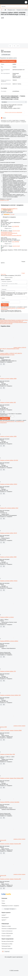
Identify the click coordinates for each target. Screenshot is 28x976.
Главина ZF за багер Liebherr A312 (9, 508)
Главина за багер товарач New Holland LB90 (11, 778)
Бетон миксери (8, 323)
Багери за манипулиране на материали (11, 322)
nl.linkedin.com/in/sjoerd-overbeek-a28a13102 (11, 235)
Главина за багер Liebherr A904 (8, 378)
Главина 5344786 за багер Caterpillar (9, 802)
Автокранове (15, 321)
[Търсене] (26, 6)
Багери (1, 320)
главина (14, 66)
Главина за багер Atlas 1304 (7, 754)
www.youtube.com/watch (6, 234)
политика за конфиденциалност (8, 308)
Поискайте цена (6, 54)
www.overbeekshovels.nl (6, 232)
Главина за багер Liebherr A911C (8, 484)
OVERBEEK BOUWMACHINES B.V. (9, 208)
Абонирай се (5, 418)
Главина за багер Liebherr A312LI (8, 580)
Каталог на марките (6, 935)
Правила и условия (6, 926)
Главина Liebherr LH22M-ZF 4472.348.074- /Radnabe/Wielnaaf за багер (11, 354)
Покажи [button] (10, 226)
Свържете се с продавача (8, 61)
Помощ (3, 903)
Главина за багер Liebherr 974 (8, 671)
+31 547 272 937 (16, 230)
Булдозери (2, 323)
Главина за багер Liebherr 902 (8, 402)
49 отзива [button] (12, 214)
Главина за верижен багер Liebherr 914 (10, 695)
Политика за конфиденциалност (9, 928)
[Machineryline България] (9, 2)
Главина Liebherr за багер (7, 617)
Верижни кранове (23, 322)
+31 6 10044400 (15, 241)
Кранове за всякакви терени (18, 320)
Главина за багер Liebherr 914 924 (9, 460)
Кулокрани (16, 322)
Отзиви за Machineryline (7, 933)
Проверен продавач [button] (7, 209)
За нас (3, 900)
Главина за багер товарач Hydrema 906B (11, 730)
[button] (26, 2)
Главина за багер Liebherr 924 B (8, 533)
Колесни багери (8, 321)
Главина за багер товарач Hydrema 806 (10, 843)
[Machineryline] (5, 10)
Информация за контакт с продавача (10, 905)
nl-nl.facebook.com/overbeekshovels (9, 233)
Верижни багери (7, 320)
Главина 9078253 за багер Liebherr (9, 641)
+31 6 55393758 (15, 226)
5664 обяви (10, 211)
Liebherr (14, 64)
